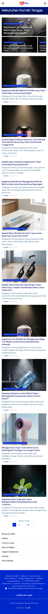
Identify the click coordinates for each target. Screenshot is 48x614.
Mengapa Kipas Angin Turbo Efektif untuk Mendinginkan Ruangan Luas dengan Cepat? (21, 449)
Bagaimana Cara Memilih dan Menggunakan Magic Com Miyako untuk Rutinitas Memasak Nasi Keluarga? (23, 342)
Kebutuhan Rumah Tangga (13, 23)
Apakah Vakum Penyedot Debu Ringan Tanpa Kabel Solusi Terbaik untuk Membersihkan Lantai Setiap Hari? (23, 287)
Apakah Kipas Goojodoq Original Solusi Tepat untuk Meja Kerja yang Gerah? (21, 163)
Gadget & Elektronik (10, 552)
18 (28, 525)
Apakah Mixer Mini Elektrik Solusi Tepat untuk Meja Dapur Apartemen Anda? (22, 234)
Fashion (5, 538)
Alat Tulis (31, 586)
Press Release (7, 561)
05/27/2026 (14, 176)
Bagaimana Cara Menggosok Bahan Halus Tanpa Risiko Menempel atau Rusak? (17, 30)
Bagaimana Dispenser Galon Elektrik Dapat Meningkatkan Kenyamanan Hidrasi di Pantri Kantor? (21, 396)
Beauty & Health (8, 534)
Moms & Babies (8, 547)
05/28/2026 (14, 102)
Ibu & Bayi (25, 583)
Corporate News (13, 581)
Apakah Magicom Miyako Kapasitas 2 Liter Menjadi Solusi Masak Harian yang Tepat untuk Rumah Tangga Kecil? (23, 142)
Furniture (16, 583)
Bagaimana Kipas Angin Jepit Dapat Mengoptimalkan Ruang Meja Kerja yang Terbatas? (19, 502)
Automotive (6, 583)
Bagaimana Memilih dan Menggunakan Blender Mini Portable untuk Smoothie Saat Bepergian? (22, 182)
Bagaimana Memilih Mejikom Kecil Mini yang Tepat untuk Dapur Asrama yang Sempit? (23, 91)
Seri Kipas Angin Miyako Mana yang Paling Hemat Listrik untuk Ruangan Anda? (18, 47)
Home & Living (8, 543)
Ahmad (6, 102)
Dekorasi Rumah (37, 583)
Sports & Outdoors (19, 586)
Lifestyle (5, 556)
